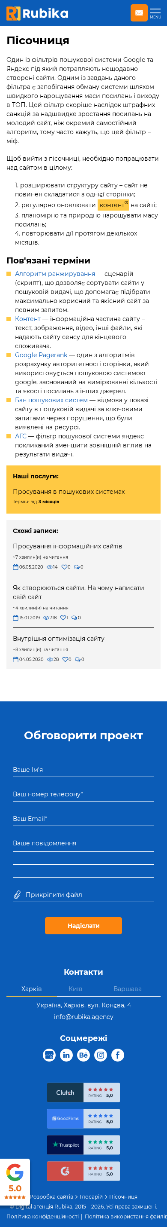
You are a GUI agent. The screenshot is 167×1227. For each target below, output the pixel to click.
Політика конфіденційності (42, 1216)
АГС (21, 436)
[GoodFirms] (83, 1120)
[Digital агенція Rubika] (37, 12)
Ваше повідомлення (44, 843)
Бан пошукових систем (51, 400)
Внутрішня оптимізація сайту (58, 639)
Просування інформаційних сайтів (67, 546)
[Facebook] (117, 1055)
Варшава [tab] (127, 989)
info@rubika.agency (83, 1017)
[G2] (83, 1172)
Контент (28, 319)
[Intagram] (100, 1055)
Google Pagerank (41, 355)
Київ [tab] (76, 989)
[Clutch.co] (83, 1094)
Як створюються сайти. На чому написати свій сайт (78, 592)
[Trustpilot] (83, 1146)
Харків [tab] (31, 989)
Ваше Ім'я (28, 770)
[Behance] (83, 1055)
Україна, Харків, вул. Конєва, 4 (83, 1005)
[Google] (49, 1055)
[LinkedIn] (66, 1055)
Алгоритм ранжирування (55, 274)
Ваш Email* (30, 819)
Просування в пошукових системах (69, 492)
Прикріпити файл (54, 895)
